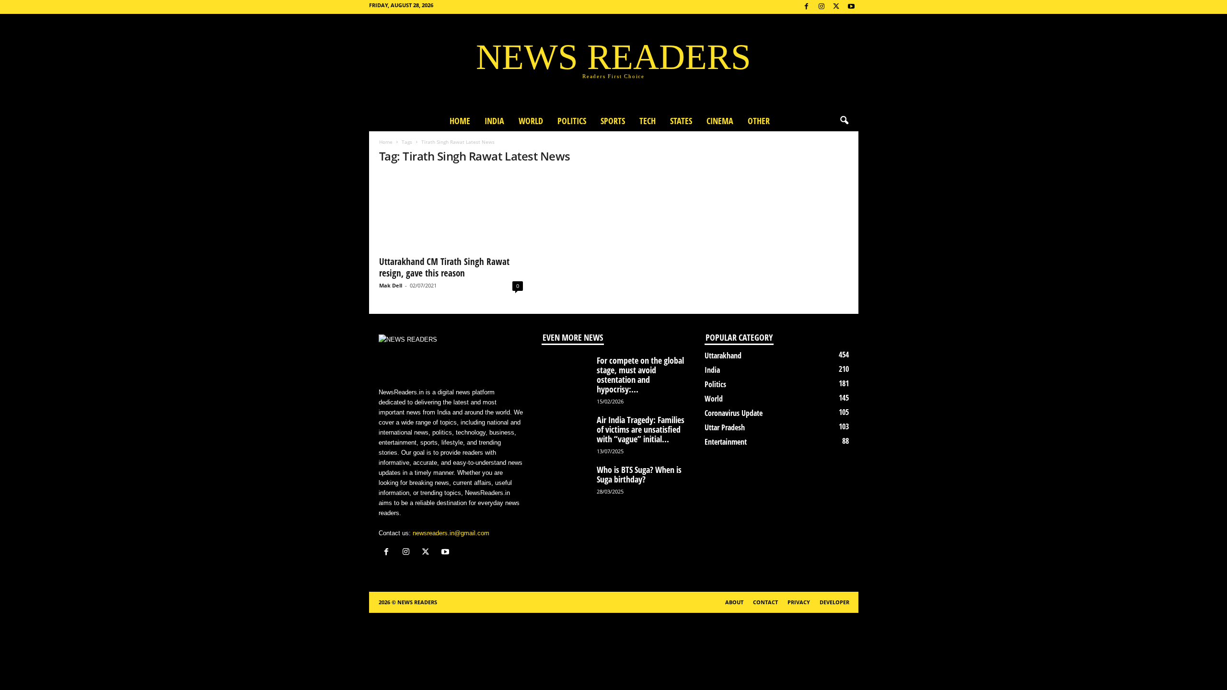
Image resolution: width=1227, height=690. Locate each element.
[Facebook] (806, 7)
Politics (571, 120)
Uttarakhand (723, 355)
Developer (834, 602)
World (531, 120)
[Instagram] (821, 7)
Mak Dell (390, 285)
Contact (765, 602)
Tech (647, 120)
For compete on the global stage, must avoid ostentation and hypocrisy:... (640, 375)
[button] (844, 120)
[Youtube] (851, 7)
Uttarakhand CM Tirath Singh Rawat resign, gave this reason (444, 267)
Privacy (798, 602)
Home (460, 120)
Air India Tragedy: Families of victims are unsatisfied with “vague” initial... (640, 429)
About (734, 602)
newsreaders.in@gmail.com (451, 533)
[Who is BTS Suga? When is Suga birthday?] (566, 483)
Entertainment (726, 442)
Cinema (719, 120)
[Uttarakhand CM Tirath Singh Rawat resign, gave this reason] (451, 211)
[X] (836, 7)
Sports (613, 120)
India (494, 120)
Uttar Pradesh (725, 427)
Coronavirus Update (734, 413)
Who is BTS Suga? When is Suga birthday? (639, 474)
